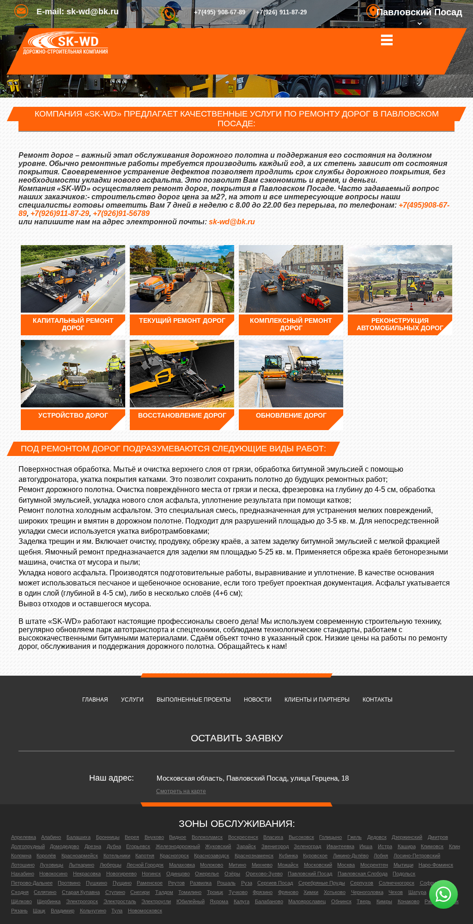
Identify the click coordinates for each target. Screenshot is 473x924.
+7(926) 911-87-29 (281, 12)
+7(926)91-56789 (121, 213)
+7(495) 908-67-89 (220, 12)
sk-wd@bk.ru (232, 222)
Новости (258, 699)
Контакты (378, 699)
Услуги (132, 699)
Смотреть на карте (181, 791)
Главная (95, 699)
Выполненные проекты (194, 699)
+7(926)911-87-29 (59, 213)
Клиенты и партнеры (317, 699)
